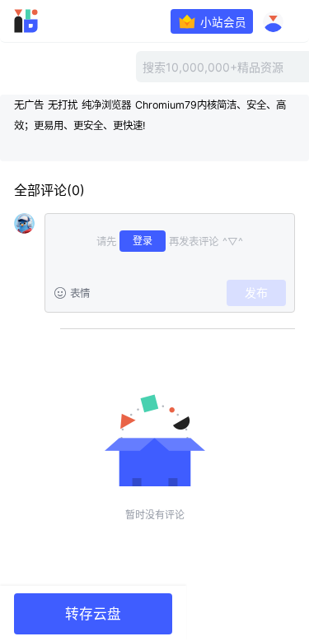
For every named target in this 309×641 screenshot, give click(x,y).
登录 (142, 241)
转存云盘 (93, 614)
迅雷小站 (48, 21)
